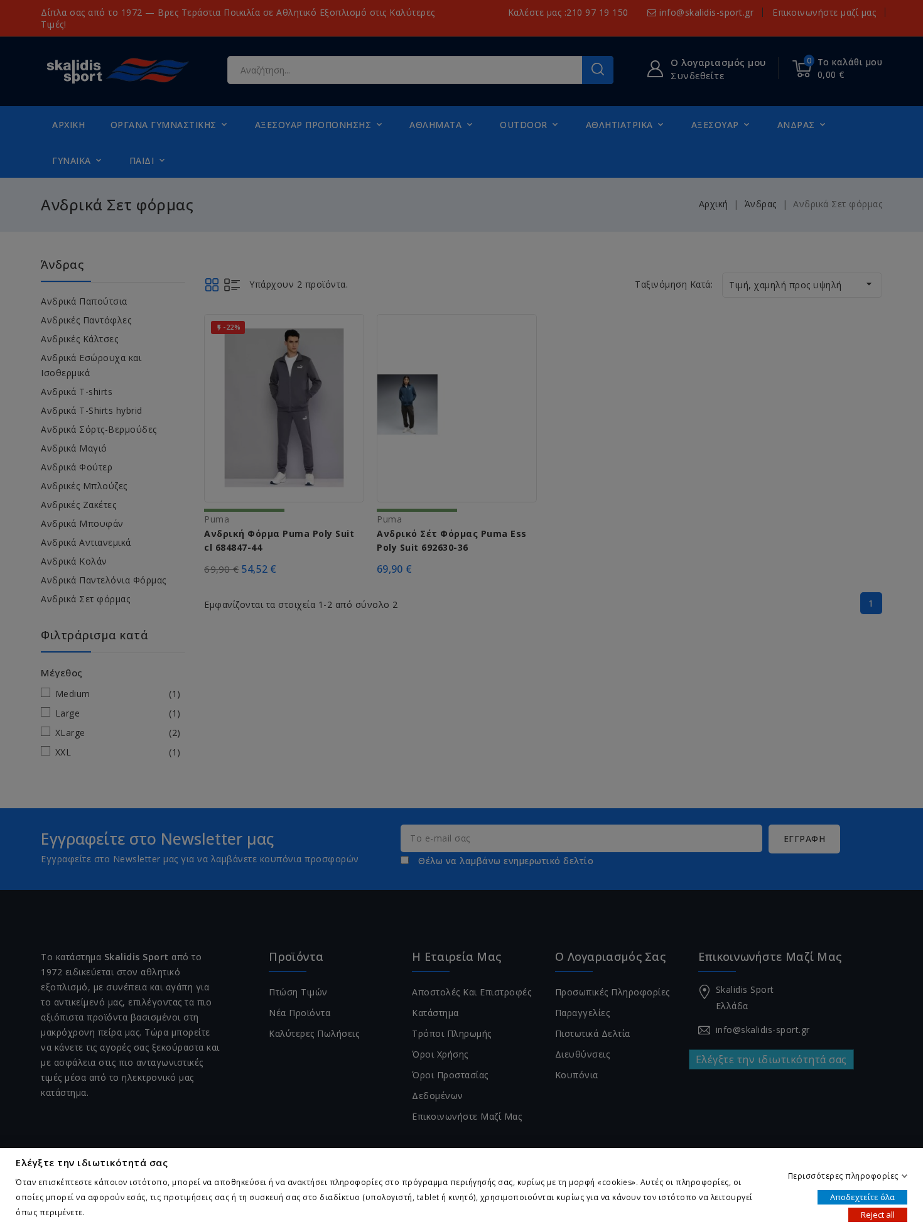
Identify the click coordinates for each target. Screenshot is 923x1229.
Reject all (878, 1214)
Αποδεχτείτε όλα (862, 1196)
